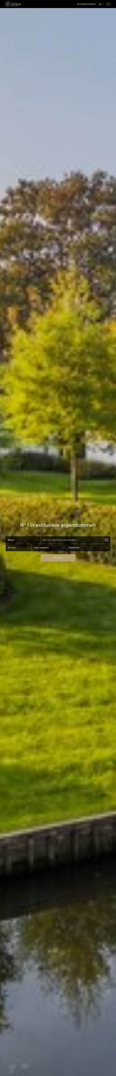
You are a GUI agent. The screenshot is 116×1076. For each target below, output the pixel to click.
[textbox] (72, 540)
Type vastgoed (41, 547)
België (11, 540)
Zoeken (58, 558)
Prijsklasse (74, 547)
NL (100, 4)
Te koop (12, 547)
